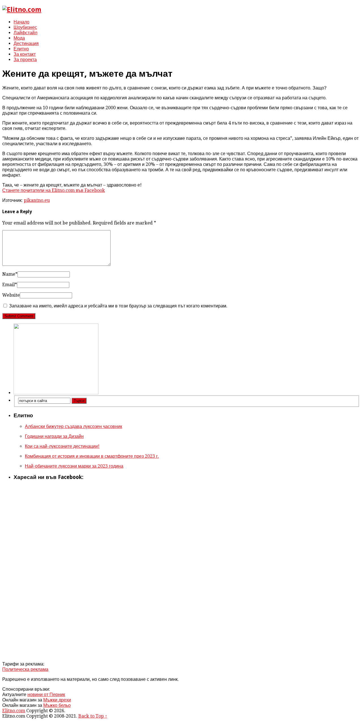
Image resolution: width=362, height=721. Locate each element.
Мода (19, 38)
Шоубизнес (25, 27)
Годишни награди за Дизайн (54, 436)
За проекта (25, 59)
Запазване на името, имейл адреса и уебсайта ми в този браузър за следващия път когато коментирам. (118, 306)
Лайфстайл (25, 32)
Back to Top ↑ (92, 716)
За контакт (25, 54)
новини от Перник (46, 694)
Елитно (21, 49)
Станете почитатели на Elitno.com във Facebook (53, 190)
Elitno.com (13, 710)
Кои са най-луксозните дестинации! (62, 446)
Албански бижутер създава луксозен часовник (73, 426)
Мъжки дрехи (57, 700)
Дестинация (26, 43)
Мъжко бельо (57, 705)
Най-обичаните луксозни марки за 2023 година (74, 466)
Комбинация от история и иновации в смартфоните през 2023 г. (92, 456)
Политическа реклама (25, 669)
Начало (21, 22)
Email (9, 284)
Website (11, 295)
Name (10, 274)
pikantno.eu (37, 200)
